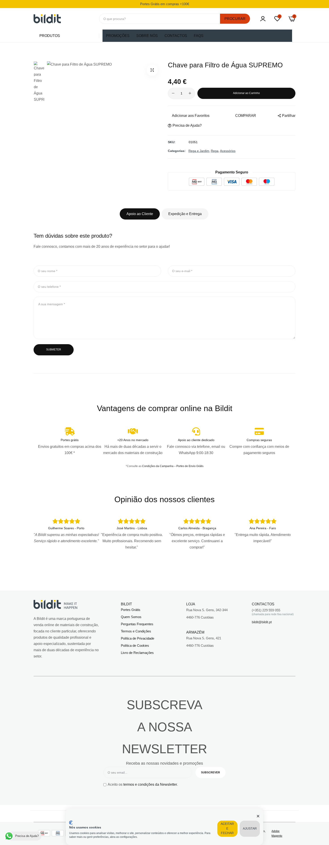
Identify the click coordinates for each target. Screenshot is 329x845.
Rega (214, 151)
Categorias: (177, 151)
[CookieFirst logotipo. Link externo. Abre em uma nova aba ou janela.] (71, 823)
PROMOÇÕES (118, 36)
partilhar (288, 115)
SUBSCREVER (210, 772)
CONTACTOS (175, 36)
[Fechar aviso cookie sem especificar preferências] (258, 816)
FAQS (198, 36)
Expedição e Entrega (185, 214)
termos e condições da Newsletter (150, 784)
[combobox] (159, 19)
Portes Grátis (130, 610)
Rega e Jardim (198, 151)
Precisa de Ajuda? (187, 125)
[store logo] (47, 18)
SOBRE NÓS (147, 36)
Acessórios (227, 151)
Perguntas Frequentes (137, 624)
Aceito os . (143, 784)
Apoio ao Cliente (139, 214)
